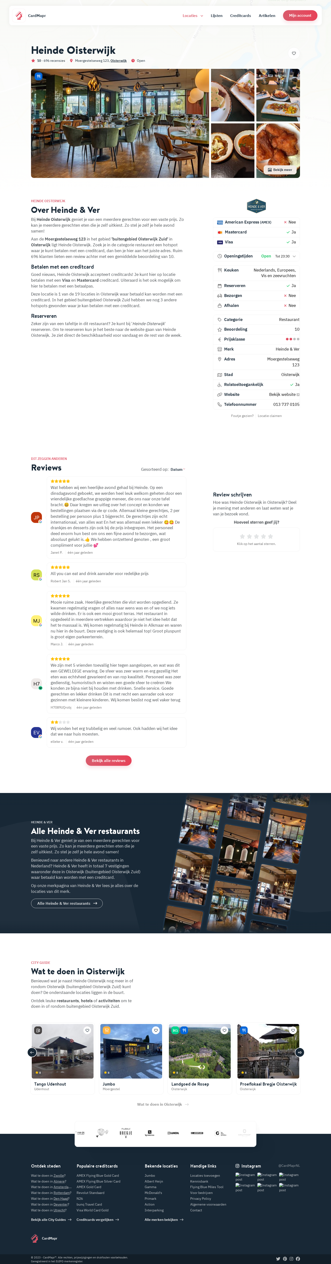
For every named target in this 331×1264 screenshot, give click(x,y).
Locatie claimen (270, 416)
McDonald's (153, 1193)
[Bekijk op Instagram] (246, 1177)
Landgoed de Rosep (190, 1084)
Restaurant (289, 319)
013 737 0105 (286, 404)
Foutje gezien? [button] (242, 416)
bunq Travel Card (89, 1204)
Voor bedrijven (201, 1193)
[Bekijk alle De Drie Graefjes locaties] (200, 1133)
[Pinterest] (285, 1259)
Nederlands (264, 270)
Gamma (150, 1187)
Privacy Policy (200, 1198)
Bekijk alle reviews (109, 760)
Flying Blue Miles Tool (206, 1187)
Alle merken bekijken (161, 1219)
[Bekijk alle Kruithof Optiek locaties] (223, 1133)
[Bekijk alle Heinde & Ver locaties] (256, 206)
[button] (300, 15)
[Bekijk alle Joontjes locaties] (176, 1133)
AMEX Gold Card (89, 1187)
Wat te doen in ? (48, 1175)
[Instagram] (291, 1259)
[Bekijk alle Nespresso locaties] (128, 1133)
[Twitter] (278, 1259)
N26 (80, 1198)
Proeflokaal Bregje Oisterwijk (268, 1084)
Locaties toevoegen (205, 1175)
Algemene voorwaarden (208, 1204)
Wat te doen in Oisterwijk (159, 1104)
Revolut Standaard (90, 1193)
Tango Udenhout (50, 1084)
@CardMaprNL (289, 1165)
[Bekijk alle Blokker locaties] (247, 1133)
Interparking (154, 1210)
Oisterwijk (118, 60)
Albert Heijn (154, 1181)
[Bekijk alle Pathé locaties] (81, 1133)
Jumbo (109, 1084)
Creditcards (240, 15)
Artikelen (267, 15)
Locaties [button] (190, 15)
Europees (286, 270)
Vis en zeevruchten (278, 275)
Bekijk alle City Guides (48, 1219)
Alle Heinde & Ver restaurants (63, 903)
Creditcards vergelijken (95, 1219)
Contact (196, 1210)
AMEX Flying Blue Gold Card (98, 1175)
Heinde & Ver (287, 349)
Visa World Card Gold (93, 1210)
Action (150, 1204)
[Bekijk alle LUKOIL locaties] (152, 1133)
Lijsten (216, 15)
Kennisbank (199, 1181)
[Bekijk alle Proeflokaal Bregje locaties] (105, 1133)
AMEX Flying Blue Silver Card (98, 1181)
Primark (150, 1198)
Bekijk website (283, 394)
